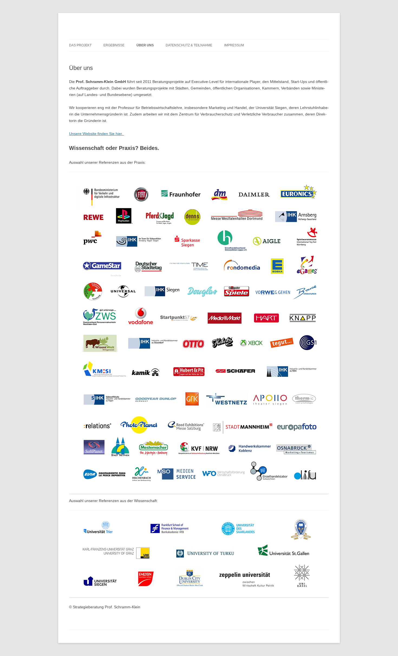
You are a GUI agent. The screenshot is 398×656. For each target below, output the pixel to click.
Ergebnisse (114, 45)
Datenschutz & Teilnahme (189, 45)
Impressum (234, 45)
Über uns (145, 45)
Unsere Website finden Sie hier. (96, 133)
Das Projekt (80, 45)
